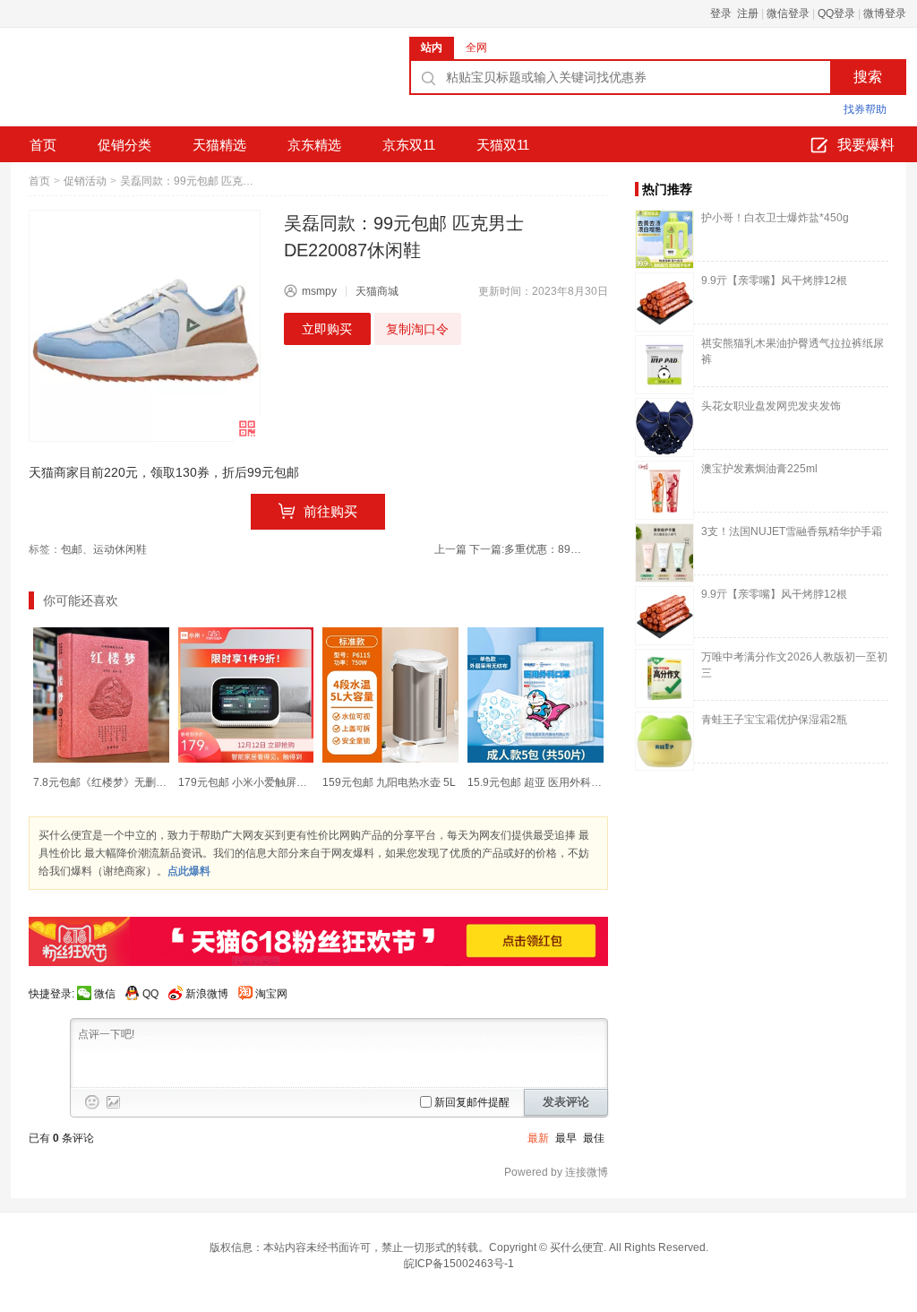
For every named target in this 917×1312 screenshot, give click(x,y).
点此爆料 (188, 871)
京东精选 (314, 144)
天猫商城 (377, 291)
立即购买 (327, 329)
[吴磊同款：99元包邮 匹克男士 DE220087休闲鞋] (145, 326)
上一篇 (450, 549)
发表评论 (566, 1102)
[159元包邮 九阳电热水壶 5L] (390, 695)
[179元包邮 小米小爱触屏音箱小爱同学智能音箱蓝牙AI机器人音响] (246, 695)
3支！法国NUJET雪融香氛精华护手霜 (791, 531)
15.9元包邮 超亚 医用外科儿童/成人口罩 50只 (575, 782)
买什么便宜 (577, 1247)
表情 (92, 1102)
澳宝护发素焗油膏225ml (759, 468)
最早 (566, 1138)
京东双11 (408, 144)
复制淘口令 (417, 329)
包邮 (71, 549)
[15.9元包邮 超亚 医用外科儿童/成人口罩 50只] (535, 695)
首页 (43, 144)
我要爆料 (866, 144)
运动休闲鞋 (120, 549)
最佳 (593, 1138)
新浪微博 (206, 994)
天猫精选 (219, 144)
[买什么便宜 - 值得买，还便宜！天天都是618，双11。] (145, 83)
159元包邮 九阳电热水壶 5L (389, 782)
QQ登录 (836, 13)
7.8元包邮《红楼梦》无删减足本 (110, 782)
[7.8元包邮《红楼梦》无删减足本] (101, 695)
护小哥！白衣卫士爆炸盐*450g (775, 217)
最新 (538, 1138)
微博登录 (884, 13)
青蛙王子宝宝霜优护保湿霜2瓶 (774, 719)
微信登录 (788, 13)
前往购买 (330, 511)
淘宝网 (271, 994)
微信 (105, 994)
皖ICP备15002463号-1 (459, 1263)
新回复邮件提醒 (472, 1102)
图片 (114, 1102)
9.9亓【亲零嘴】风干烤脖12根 (774, 280)
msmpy (319, 291)
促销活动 (85, 181)
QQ (150, 994)
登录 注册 (734, 13)
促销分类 (124, 144)
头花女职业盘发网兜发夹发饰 (771, 406)
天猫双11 (502, 144)
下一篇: (527, 549)
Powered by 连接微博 (556, 1172)
